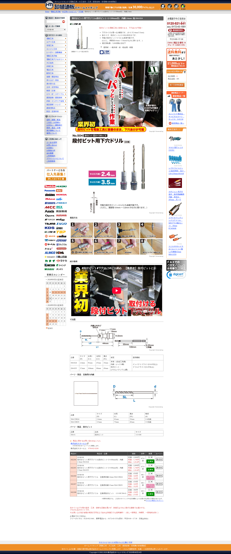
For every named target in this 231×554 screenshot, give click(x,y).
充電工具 (50, 45)
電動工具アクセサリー (55, 59)
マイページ (103, 542)
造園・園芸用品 (53, 77)
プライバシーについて (55, 158)
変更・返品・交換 (53, 128)
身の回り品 (51, 84)
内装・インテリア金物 (55, 101)
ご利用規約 (51, 156)
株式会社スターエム (78, 443)
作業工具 (50, 66)
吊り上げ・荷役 (53, 80)
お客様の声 (51, 150)
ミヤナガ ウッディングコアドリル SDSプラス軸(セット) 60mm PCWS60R (176, 223)
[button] (176, 275)
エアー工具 (51, 42)
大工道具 (50, 63)
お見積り (50, 148)
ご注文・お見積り (53, 122)
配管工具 (50, 73)
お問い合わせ (52, 145)
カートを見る (113, 542)
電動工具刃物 (52, 56)
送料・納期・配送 (53, 120)
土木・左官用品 (53, 87)
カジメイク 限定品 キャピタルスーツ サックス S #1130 (177, 116)
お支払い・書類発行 (54, 125)
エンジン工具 (52, 49)
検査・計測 (51, 91)
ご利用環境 (51, 161)
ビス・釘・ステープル (55, 94)
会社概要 (50, 153)
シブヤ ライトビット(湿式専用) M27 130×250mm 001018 (177, 171)
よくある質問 (52, 142)
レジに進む (124, 542)
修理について (52, 133)
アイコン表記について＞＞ (154, 500)
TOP (130, 542)
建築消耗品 (51, 108)
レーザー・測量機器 (54, 52)
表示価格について (53, 130)
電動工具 (50, 39)
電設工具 (50, 70)
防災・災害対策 (53, 111)
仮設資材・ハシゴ (53, 105)
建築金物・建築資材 (54, 98)
